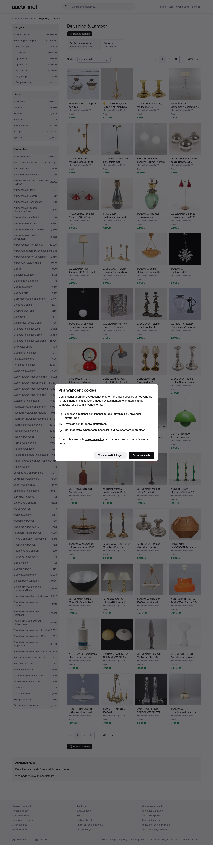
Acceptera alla (141, 455)
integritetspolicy (94, 439)
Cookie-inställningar (110, 455)
